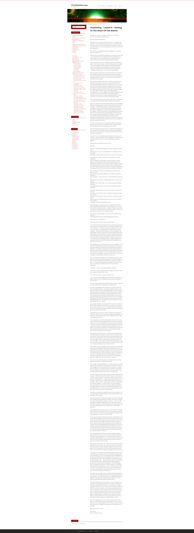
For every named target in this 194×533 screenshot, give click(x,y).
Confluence (74, 50)
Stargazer (96, 531)
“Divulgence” (75, 48)
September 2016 (75, 139)
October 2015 (75, 146)
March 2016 (74, 143)
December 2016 (75, 137)
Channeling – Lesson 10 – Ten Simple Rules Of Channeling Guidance (80, 101)
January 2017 (75, 135)
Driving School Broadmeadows (78, 523)
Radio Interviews (75, 59)
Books (116, 5)
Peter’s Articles (110, 5)
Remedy (74, 52)
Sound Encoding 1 (77, 63)
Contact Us (120, 5)
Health (73, 119)
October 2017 (75, 133)
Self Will (74, 123)
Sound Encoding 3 (77, 66)
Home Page (74, 56)
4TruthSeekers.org (79, 5)
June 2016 (74, 140)
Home (98, 5)
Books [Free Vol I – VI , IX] (77, 57)
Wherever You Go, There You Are (79, 38)
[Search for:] (78, 27)
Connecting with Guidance (77, 74)
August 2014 (74, 147)
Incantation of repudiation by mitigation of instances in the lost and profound (79, 46)
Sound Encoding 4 (77, 67)
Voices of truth (75, 124)
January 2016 (75, 144)
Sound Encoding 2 (77, 65)
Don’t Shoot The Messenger (77, 61)
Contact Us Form (75, 58)
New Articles (103, 5)
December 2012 (75, 148)
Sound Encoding (75, 62)
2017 (73, 43)
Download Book (77, 71)
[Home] (71, 24)
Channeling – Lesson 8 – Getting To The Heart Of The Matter (79, 93)
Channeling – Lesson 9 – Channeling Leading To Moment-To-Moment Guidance (80, 97)
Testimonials (76, 70)
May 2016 (74, 142)
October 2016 (75, 138)
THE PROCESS (76, 68)
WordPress (91, 531)
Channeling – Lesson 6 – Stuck (80, 88)
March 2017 (74, 134)
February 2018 (75, 131)
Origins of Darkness (76, 122)
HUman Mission (75, 39)
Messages (74, 121)
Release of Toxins (75, 49)
